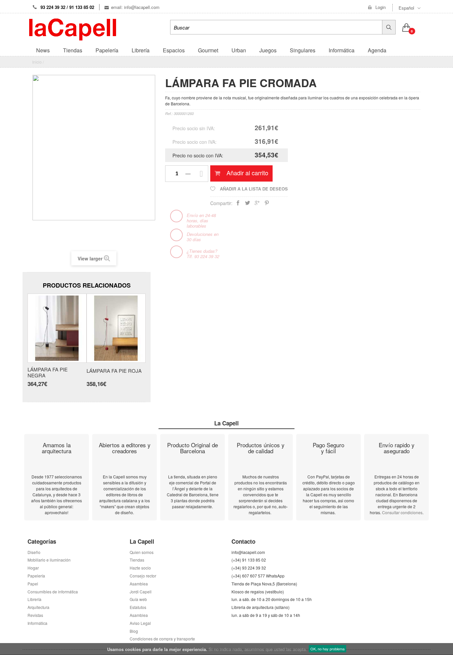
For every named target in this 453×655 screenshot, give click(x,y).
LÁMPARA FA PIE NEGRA (48, 372)
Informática (37, 623)
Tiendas (137, 560)
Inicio (37, 62)
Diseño (34, 552)
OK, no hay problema (327, 648)
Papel (33, 583)
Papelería (36, 575)
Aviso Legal (140, 623)
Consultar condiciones (402, 512)
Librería (34, 599)
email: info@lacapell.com (135, 7)
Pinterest (267, 204)
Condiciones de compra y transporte (162, 638)
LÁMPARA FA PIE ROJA (114, 371)
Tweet (247, 204)
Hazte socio (140, 568)
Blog (134, 631)
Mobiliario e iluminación (49, 560)
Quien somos (142, 552)
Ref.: (169, 113)
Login (380, 7)
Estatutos (138, 607)
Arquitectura (38, 607)
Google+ (257, 204)
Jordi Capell (141, 591)
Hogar (33, 568)
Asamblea (139, 615)
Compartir (238, 204)
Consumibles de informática (53, 591)
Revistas (35, 615)
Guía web (138, 599)
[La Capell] (72, 29)
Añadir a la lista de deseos (253, 189)
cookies (133, 649)
